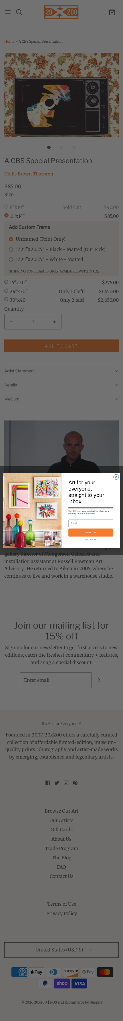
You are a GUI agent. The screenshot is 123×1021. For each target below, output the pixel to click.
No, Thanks (90, 539)
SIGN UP (91, 532)
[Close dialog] (116, 476)
